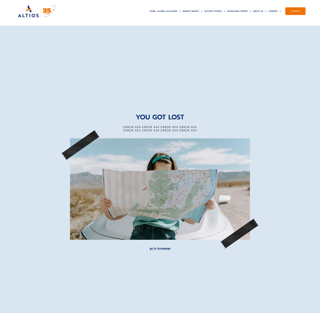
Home (153, 11)
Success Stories (213, 11)
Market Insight (190, 11)
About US (258, 11)
